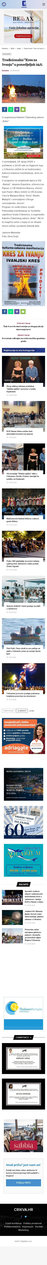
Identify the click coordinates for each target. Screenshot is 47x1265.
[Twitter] (25, 1217)
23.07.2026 (13, 612)
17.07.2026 (12, 657)
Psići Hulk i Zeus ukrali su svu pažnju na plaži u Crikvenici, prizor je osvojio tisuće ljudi (23, 651)
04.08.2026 (13, 525)
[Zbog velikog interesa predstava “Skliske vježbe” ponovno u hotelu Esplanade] (23, 371)
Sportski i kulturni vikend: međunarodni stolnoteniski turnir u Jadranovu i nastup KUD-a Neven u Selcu (34, 896)
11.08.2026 (12, 437)
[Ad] (23, 26)
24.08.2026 (13, 395)
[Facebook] (21, 1217)
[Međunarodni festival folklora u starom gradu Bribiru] (23, 503)
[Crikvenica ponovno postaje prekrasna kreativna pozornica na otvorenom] (23, 678)
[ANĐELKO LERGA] (23, 1058)
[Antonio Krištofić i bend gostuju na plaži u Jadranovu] (23, 591)
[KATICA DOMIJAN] (23, 1094)
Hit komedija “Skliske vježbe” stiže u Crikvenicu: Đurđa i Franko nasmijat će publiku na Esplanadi (23, 476)
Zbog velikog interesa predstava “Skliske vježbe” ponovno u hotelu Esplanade (21, 389)
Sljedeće (21, 711)
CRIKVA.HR (23, 1209)
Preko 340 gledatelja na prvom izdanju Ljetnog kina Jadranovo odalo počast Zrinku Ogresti (23, 564)
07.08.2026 (13, 483)
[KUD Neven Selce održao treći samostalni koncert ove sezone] (23, 416)
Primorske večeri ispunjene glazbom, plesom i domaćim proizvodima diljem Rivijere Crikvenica (33, 934)
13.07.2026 (12, 700)
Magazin (6, 54)
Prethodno (9, 711)
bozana (5, 70)
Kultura (9, 513)
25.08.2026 (31, 905)
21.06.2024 (14, 70)
